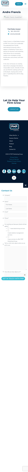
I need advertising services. (17, 228)
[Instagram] (19, 171)
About (11, 141)
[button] (25, 4)
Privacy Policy (14, 157)
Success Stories (13, 138)
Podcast (11, 144)
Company (7, 195)
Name (6, 201)
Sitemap (14, 163)
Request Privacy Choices (14, 161)
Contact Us (12, 149)
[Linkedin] (14, 171)
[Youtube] (24, 171)
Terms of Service (14, 159)
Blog (10, 146)
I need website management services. (16, 234)
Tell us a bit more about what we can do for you (15, 244)
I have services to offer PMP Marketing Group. (15, 240)
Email (6, 212)
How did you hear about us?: (13, 272)
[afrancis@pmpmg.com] (8, 34)
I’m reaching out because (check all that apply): (15, 225)
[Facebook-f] (4, 171)
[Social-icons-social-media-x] (9, 171)
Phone (7, 218)
